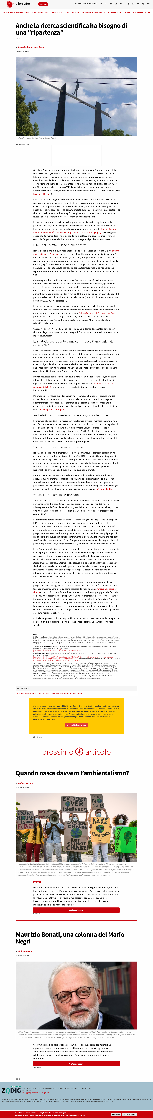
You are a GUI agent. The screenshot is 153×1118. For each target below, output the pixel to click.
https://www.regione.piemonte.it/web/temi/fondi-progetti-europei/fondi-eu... (57, 650)
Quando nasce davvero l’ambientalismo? (72, 773)
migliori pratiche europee (52, 409)
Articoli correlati (23, 688)
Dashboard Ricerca (42, 194)
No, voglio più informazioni (75, 1116)
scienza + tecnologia (124, 12)
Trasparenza (46, 1093)
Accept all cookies (129, 1114)
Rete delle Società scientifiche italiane (15, 12)
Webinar (41, 12)
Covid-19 (48, 12)
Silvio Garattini (24, 951)
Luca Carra (38, 47)
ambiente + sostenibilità (93, 12)
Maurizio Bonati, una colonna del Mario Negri (70, 937)
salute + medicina (78, 12)
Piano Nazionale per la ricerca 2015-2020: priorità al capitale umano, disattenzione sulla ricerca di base (49, 693)
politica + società (110, 12)
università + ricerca (139, 12)
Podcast (34, 12)
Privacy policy (26, 1093)
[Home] (22, 4)
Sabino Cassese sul (97, 313)
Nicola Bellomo (24, 47)
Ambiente (37, 882)
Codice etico (36, 1093)
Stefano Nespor (25, 783)
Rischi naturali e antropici (61, 12)
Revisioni (27, 39)
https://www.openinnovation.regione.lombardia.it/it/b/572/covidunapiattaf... (57, 660)
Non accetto (116, 1114)
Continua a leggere (76, 910)
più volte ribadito (104, 489)
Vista (19, 39)
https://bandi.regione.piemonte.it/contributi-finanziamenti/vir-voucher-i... (56, 652)
